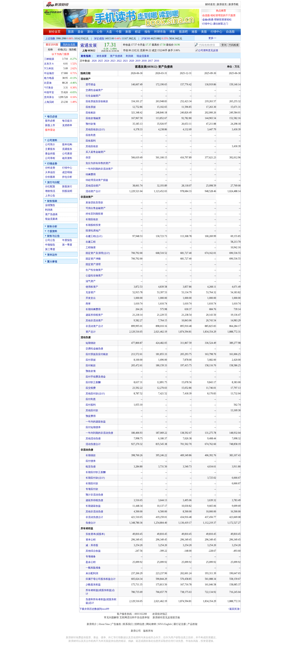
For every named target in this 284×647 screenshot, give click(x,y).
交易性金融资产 (94, 90)
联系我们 (128, 624)
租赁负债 (91, 466)
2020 (131, 60)
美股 (204, 31)
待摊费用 (91, 174)
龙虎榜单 (67, 125)
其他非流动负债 (94, 511)
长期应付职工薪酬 (96, 472)
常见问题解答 (111, 617)
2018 (144, 60)
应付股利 (91, 404)
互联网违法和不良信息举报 (134, 617)
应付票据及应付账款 (97, 354)
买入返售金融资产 (96, 151)
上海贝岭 (49, 102)
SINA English (165, 624)
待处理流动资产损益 (97, 180)
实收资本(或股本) (95, 534)
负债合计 (91, 522)
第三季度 (50, 249)
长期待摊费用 (93, 309)
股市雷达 (50, 129)
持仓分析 (67, 176)
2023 (112, 60)
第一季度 (67, 244)
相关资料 (67, 158)
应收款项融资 (93, 118)
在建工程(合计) (94, 236)
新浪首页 (222, 4)
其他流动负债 (93, 438)
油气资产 (91, 281)
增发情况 (50, 191)
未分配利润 (92, 573)
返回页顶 (234, 608)
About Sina (104, 624)
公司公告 (50, 240)
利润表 (49, 209)
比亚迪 (48, 82)
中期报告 (50, 244)
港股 (194, 31)
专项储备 (91, 556)
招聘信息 (139, 624)
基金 (80, 31)
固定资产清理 (93, 264)
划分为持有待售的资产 (98, 163)
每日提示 (67, 120)
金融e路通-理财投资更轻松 (217, 19)
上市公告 (50, 195)
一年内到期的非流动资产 (99, 168)
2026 (94, 60)
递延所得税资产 (94, 314)
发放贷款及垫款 (94, 202)
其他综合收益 (93, 550)
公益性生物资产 (94, 275)
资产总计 (91, 331)
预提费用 (91, 416)
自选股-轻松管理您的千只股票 (219, 15)
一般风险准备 (93, 567)
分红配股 (50, 186)
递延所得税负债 (94, 500)
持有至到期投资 (94, 213)
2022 (119, 60)
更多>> (209, 38)
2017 (150, 60)
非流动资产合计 (94, 326)
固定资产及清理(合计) (98, 253)
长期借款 (91, 455)
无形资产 (91, 292)
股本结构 (67, 144)
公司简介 (50, 144)
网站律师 (151, 624)
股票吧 (183, 31)
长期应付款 (92, 483)
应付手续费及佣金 (96, 376)
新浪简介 (92, 624)
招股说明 (67, 191)
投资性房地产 (93, 230)
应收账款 (91, 112)
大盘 (109, 31)
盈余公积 (91, 562)
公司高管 (67, 153)
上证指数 (50, 38)
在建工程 (91, 241)
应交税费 (91, 387)
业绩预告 (50, 205)
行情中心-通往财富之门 (215, 23)
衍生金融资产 (93, 95)
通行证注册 (179, 624)
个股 (119, 31)
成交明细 (67, 172)
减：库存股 (92, 545)
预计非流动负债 (94, 494)
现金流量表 (51, 218)
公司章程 (50, 158)
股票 (71, 31)
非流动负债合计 (94, 517)
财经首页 (210, 4)
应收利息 (91, 135)
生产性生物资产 (94, 269)
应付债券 (91, 460)
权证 (138, 31)
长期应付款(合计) (95, 477)
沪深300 (145, 38)
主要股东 (50, 149)
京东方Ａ (49, 63)
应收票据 (91, 107)
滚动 (90, 31)
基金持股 (50, 153)
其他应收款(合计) (95, 129)
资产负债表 (51, 214)
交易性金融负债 (94, 348)
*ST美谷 (48, 87)
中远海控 (49, 73)
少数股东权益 (93, 584)
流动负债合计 (93, 444)
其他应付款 (92, 410)
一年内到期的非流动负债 (99, 432)
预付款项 (91, 123)
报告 (147, 31)
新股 (128, 31)
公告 (99, 31)
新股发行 (67, 186)
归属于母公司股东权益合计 (101, 578)
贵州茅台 (49, 97)
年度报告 (67, 240)
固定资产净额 (93, 258)
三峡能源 (49, 58)
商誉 (88, 303)
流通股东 (67, 149)
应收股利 (91, 140)
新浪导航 (233, 4)
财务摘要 (102, 56)
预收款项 (91, 371)
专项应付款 (92, 489)
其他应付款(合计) (95, 393)
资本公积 (91, 539)
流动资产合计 (93, 191)
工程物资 (91, 247)
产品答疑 (193, 624)
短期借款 (91, 343)
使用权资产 (92, 286)
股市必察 (50, 120)
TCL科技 (49, 68)
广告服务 (116, 624)
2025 (100, 60)
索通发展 (88, 45)
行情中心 (216, 31)
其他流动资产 (93, 185)
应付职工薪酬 (93, 382)
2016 (156, 60)
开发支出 (91, 298)
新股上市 (50, 125)
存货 (88, 157)
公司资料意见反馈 (208, 50)
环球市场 (160, 31)
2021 (125, 60)
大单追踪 (50, 172)
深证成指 (99, 38)
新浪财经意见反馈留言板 (166, 617)
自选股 (230, 31)
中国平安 (49, 92)
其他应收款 (92, 146)
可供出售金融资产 (96, 208)
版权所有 (148, 630)
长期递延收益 (93, 505)
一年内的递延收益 (96, 421)
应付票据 (91, 359)
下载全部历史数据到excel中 (94, 608)
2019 (137, 60)
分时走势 (50, 167)
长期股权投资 (93, 225)
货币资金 (91, 84)
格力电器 (49, 78)
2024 (106, 60)
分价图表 (50, 176)
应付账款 (91, 365)
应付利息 (91, 399)
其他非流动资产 (94, 320)
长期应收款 (92, 219)
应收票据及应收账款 (97, 101)
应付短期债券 (93, 427)
